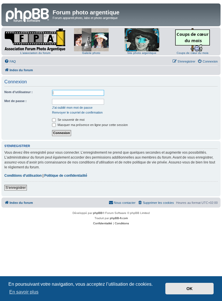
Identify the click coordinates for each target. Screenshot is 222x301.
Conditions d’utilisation (23, 176)
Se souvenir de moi (70, 119)
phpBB (97, 213)
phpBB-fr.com (119, 218)
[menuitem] (10, 61)
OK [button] (189, 288)
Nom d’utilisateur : (18, 92)
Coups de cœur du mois (192, 52)
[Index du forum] (28, 14)
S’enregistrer (15, 188)
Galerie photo (91, 52)
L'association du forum (35, 52)
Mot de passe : (15, 101)
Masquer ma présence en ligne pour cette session (92, 125)
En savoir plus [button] (23, 291)
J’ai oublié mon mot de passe (72, 107)
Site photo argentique (141, 52)
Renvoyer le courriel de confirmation (77, 112)
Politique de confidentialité (65, 176)
